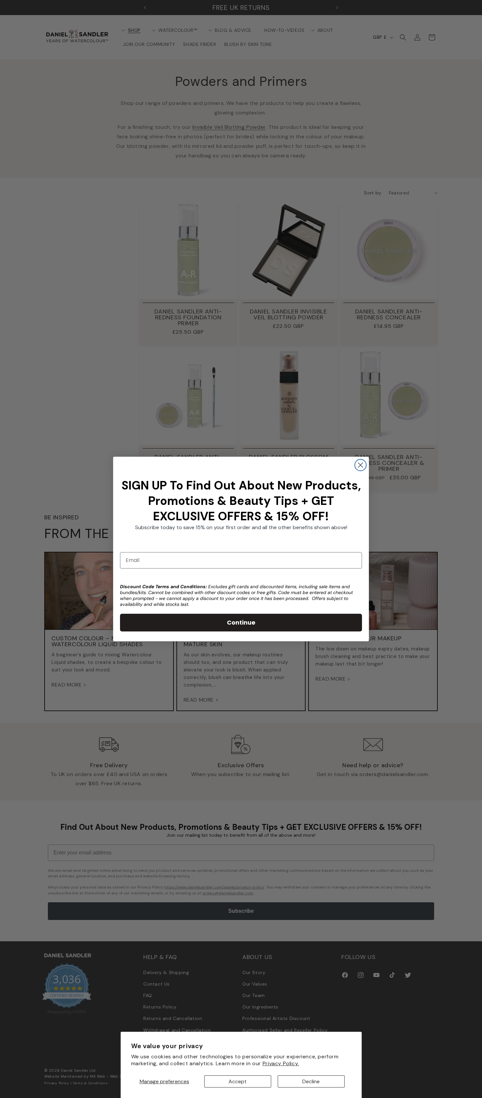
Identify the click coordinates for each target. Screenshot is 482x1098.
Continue (241, 622)
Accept (238, 1081)
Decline (311, 1081)
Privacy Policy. (281, 1063)
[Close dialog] (360, 465)
